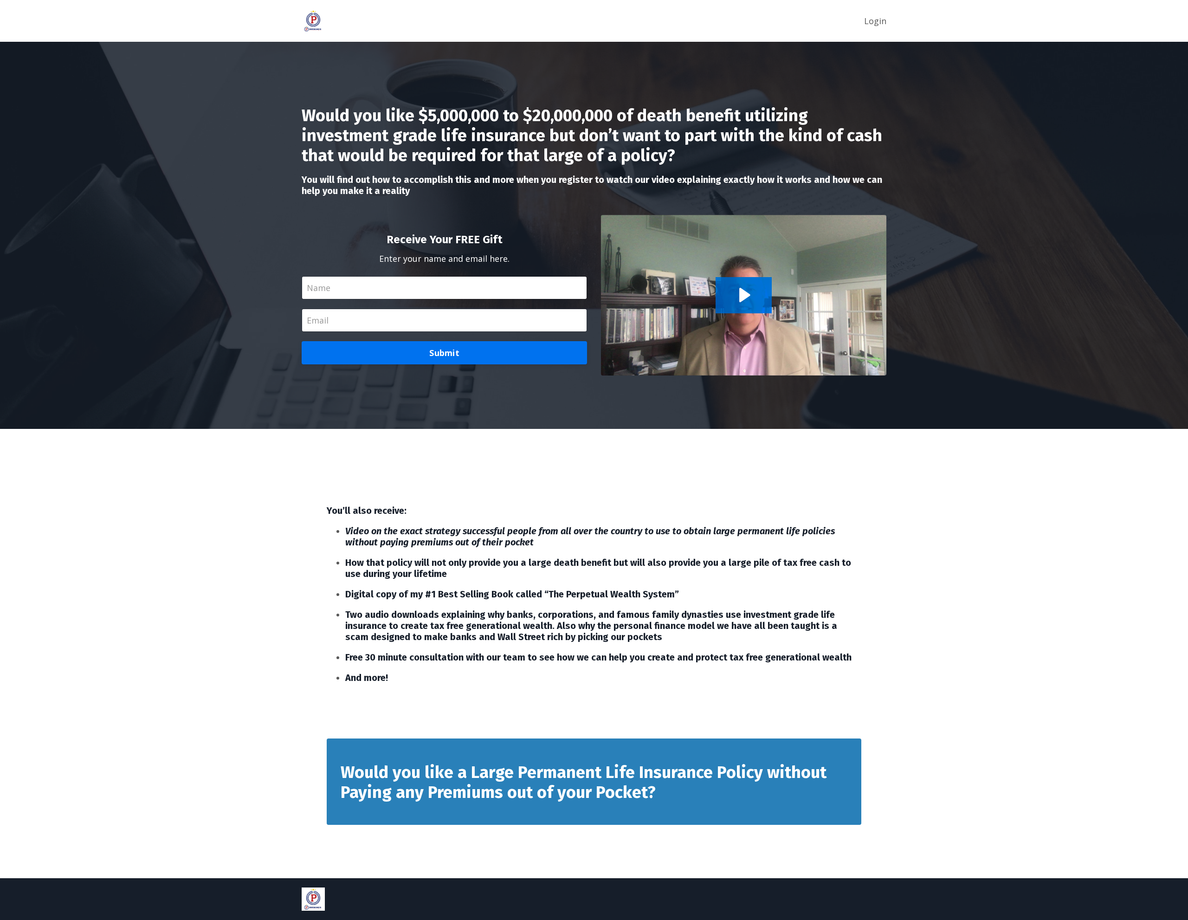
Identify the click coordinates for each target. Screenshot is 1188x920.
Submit (444, 352)
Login (875, 20)
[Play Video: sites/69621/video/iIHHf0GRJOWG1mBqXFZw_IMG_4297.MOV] (744, 295)
